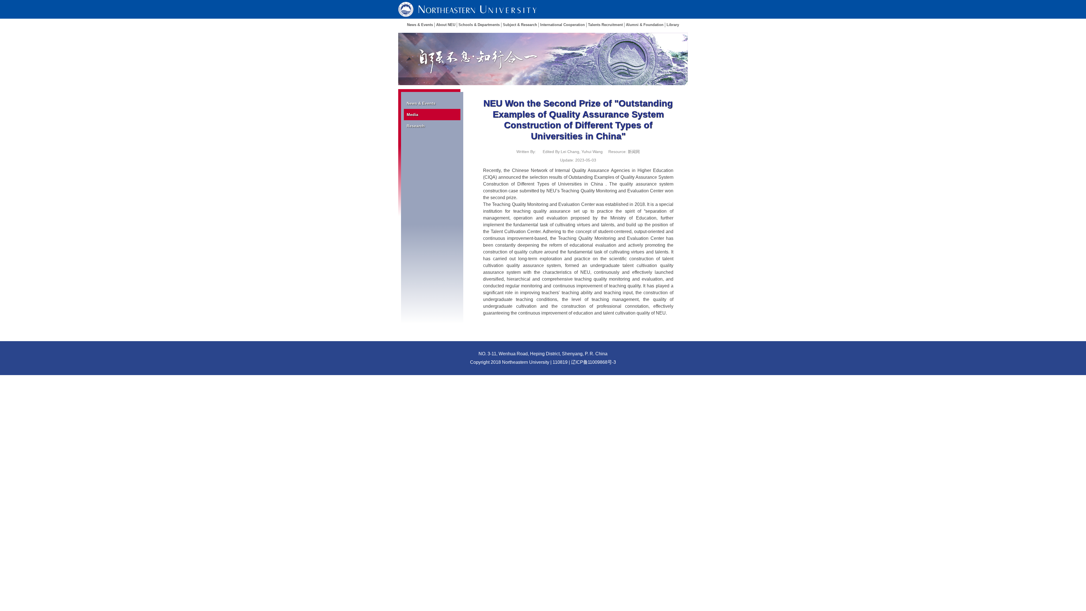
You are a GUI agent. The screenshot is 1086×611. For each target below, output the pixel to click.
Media (412, 114)
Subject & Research (520, 25)
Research (416, 126)
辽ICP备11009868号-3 (593, 362)
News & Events (420, 25)
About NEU (445, 25)
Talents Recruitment (605, 25)
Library (673, 25)
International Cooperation (562, 25)
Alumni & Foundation (644, 25)
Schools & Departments (479, 25)
